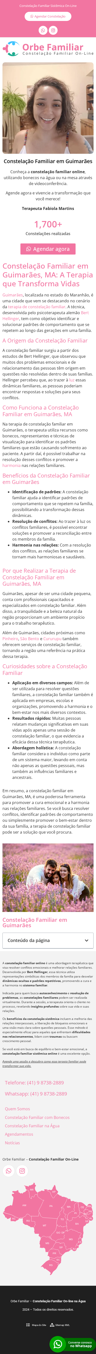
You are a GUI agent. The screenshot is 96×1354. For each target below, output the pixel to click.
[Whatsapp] (43, 30)
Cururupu (52, 638)
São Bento (29, 638)
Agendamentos (19, 1134)
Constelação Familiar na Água (32, 1126)
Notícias (12, 1143)
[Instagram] (53, 30)
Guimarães (12, 295)
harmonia (11, 465)
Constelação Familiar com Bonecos (37, 1117)
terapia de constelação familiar (36, 306)
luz (72, 380)
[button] (86, 941)
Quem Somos (17, 1109)
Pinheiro (10, 638)
